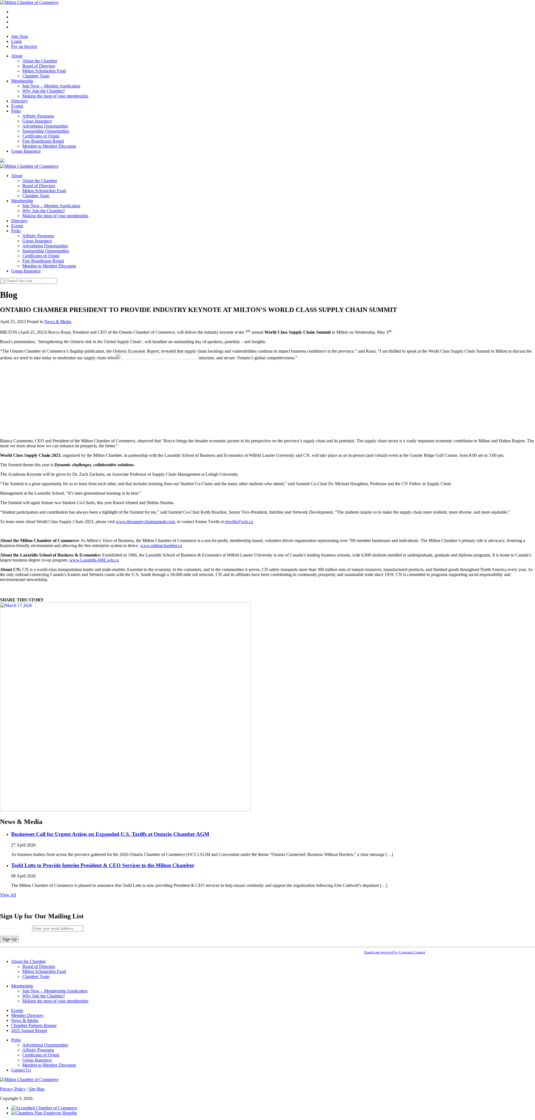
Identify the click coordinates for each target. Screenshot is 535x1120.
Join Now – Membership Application (54, 991)
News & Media (57, 321)
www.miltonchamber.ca (161, 545)
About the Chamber (39, 60)
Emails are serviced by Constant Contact (394, 952)
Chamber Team (35, 76)
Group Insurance (37, 121)
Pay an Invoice (24, 46)
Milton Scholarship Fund (44, 71)
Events (17, 106)
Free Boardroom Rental (43, 141)
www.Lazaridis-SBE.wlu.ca (94, 560)
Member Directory (27, 1015)
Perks (16, 111)
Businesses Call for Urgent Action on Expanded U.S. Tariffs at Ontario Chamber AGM (110, 834)
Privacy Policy (13, 1089)
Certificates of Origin (40, 136)
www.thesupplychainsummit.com (145, 521)
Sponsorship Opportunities (45, 131)
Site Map (37, 1089)
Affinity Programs (38, 116)
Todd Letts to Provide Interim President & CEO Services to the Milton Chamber (102, 865)
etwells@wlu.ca (239, 521)
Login (16, 41)
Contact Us (21, 1070)
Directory (19, 101)
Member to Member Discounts (49, 146)
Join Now (19, 36)
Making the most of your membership (55, 96)
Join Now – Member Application (51, 86)
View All (8, 894)
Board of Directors (38, 66)
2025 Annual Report (29, 1030)
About (16, 55)
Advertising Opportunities (45, 126)
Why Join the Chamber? (43, 91)
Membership (22, 81)
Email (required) (16, 928)
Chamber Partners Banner (34, 1025)
